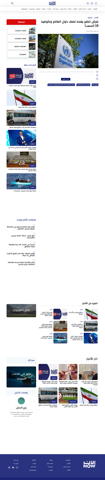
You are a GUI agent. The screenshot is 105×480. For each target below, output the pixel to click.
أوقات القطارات (20, 38)
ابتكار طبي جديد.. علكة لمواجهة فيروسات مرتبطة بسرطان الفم (68, 382)
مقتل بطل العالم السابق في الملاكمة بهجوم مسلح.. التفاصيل (21, 227)
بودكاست (32, 9)
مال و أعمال (82, 9)
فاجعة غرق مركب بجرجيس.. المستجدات (25, 191)
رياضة (70, 9)
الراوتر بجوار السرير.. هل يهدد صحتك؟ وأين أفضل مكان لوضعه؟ (90, 383)
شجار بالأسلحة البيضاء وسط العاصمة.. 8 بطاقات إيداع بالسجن (21, 263)
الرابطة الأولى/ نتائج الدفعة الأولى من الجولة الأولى (70, 406)
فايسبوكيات (24, 9)
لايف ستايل (63, 9)
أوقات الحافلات (20, 30)
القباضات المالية (20, 46)
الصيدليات (22, 54)
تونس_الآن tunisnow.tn (83, 85)
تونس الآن (95, 85)
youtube (13, 467)
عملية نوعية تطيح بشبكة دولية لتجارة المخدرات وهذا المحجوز (22, 170)
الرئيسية (95, 9)
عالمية (90, 17)
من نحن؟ (16, 460)
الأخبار (89, 9)
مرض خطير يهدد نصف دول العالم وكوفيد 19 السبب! (61, 85)
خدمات (49, 9)
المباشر (38, 9)
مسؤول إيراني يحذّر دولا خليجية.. (27, 107)
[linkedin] (97, 79)
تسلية (44, 9)
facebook (17, 467)
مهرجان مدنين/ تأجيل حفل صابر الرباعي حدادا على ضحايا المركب (22, 148)
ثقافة (75, 9)
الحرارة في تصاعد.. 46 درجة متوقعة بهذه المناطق (22, 245)
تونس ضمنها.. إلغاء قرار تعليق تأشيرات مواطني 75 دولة (21, 254)
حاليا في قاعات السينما (21, 376)
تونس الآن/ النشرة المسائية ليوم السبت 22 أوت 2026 (22, 86)
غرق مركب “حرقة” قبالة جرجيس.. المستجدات (23, 236)
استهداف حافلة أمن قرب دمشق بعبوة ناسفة (23, 127)
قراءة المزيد (65, 79)
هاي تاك (55, 9)
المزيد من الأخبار (90, 303)
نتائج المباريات (21, 310)
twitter (9, 467)
